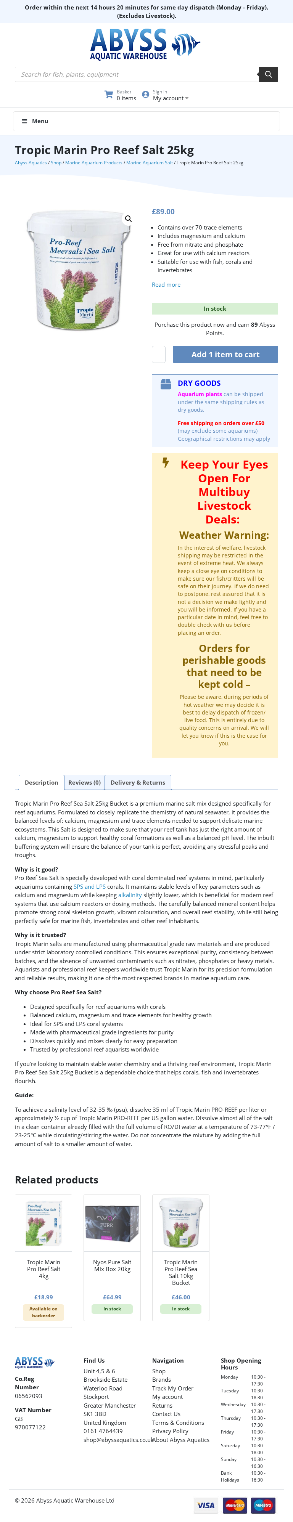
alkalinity (130, 895)
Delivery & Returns (138, 782)
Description (41, 782)
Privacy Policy (170, 1431)
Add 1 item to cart (226, 354)
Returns (162, 1405)
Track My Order (172, 1388)
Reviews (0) (84, 782)
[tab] (41, 782)
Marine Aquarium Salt (149, 162)
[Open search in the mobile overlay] (146, 74)
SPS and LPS (90, 886)
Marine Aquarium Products (93, 162)
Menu (40, 121)
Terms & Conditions (178, 1422)
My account (167, 1396)
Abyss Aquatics (31, 162)
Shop (56, 162)
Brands (161, 1379)
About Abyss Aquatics (180, 1439)
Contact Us (166, 1414)
